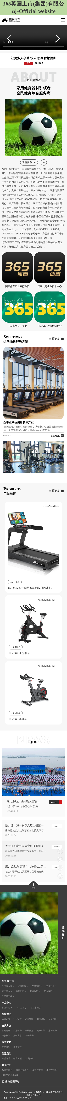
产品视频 (29, 1019)
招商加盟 (17, 1058)
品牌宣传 (6, 1019)
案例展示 (17, 1035)
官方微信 (8, 1070)
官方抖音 (53, 1070)
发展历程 (22, 986)
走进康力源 (7, 986)
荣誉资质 (36, 986)
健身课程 (41, 1019)
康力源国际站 (12, 1081)
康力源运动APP (11, 1075)
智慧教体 (6, 1035)
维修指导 (17, 1047)
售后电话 (6, 1058)
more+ (57, 826)
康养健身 (52, 1030)
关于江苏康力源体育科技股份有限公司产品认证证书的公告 (25, 846)
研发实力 (6, 991)
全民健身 (29, 1030)
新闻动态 (20, 991)
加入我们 (48, 991)
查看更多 (54, 338)
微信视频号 (23, 1070)
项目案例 (34, 1007)
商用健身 (17, 1030)
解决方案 (6, 1007)
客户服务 (6, 1047)
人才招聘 (29, 1058)
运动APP (52, 1019)
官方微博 (39, 1070)
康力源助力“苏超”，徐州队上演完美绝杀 (25, 866)
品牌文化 (50, 986)
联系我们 (34, 991)
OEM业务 (20, 1007)
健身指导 (41, 1030)
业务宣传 (17, 1019)
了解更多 (27, 162)
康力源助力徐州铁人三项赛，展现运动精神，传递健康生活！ (23, 801)
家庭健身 (6, 1030)
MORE (55, 435)
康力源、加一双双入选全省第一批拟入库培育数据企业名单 (25, 825)
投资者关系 (7, 996)
